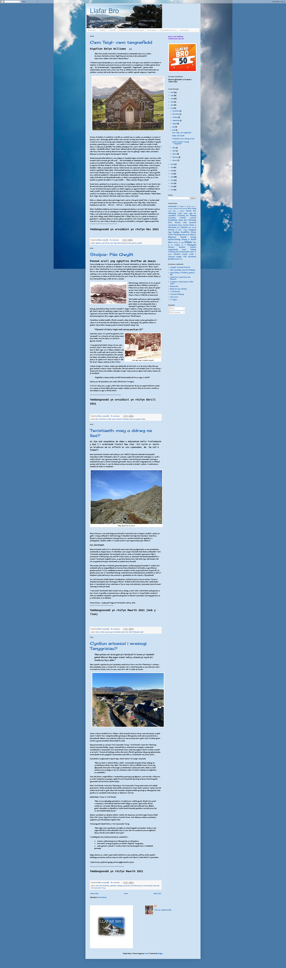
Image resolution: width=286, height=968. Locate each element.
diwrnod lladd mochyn (124, 243)
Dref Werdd (134, 885)
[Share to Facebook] (129, 240)
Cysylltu (112, 30)
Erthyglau (92, 30)
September (176, 120)
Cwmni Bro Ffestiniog (102, 885)
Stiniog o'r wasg (178, 242)
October (175, 117)
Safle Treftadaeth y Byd (136, 632)
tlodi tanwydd (147, 885)
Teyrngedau (152, 30)
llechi (126, 632)
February (175, 157)
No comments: (114, 240)
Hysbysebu (184, 30)
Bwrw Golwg (192, 208)
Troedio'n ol (178, 245)
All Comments (175, 312)
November (176, 114)
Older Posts (157, 894)
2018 (172, 171)
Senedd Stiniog (188, 237)
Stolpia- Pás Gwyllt (111, 254)
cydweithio (113, 885)
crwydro (184, 254)
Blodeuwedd (183, 208)
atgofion (98, 243)
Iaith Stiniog (192, 227)
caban (113, 419)
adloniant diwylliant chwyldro (182, 247)
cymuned (107, 632)
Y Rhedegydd (190, 245)
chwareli (176, 254)
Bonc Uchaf (99, 419)
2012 (172, 190)
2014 (172, 183)
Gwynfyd (186, 225)
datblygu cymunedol (123, 885)
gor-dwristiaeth (116, 632)
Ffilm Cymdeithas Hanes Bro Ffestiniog (182, 270)
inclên (131, 419)
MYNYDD (171, 230)
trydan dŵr (156, 885)
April (174, 151)
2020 (172, 164)
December (176, 111)
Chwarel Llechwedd (122, 419)
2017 (172, 174)
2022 (172, 105)
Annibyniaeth (172, 206)
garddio (171, 259)
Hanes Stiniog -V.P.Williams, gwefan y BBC (182, 274)
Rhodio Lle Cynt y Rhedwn (178, 289)
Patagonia (192, 230)
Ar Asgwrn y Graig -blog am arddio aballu (181, 283)
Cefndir (102, 30)
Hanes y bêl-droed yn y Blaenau (182, 226)
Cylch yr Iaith (100, 632)
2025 (172, 95)
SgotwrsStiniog (174, 239)
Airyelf (146, 953)
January (175, 160)
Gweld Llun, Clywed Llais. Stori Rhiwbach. (180, 278)
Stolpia (143, 419)
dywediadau (192, 257)
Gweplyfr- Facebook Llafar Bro (180, 267)
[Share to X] (127, 240)
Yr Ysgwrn (173, 300)
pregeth (139, 243)
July (173, 127)
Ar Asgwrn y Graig (183, 206)
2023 (172, 102)
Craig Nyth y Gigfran (176, 211)
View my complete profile (163, 910)
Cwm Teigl (113, 243)
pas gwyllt (137, 419)
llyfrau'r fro (178, 259)
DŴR (184, 223)
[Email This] (123, 240)
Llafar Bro (104, 11)
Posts (172, 308)
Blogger (160, 953)
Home (126, 894)
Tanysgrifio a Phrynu (168, 30)
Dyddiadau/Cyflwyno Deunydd (131, 30)
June (174, 130)
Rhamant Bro (186, 235)
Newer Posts (94, 894)
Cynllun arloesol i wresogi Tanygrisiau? (180, 143)
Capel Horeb (105, 243)
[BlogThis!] (125, 240)
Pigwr (170, 232)
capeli (192, 252)
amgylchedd (173, 249)
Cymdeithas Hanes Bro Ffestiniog (182, 220)
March (174, 154)
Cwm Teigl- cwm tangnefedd (121, 42)
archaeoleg (171, 252)
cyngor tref (181, 256)
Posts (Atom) (103, 897)
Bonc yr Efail (107, 419)
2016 (172, 177)
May (174, 148)
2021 (172, 108)
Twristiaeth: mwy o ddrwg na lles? (183, 139)
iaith (122, 632)
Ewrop (180, 225)
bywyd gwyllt (184, 252)
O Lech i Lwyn (181, 230)
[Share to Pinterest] (132, 240)
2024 (172, 99)
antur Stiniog (189, 249)
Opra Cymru (174, 297)
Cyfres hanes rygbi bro (187, 213)
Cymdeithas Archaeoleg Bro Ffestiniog (182, 215)
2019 (172, 167)
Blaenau (176, 208)
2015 (172, 180)
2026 (172, 92)
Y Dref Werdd (175, 292)
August (174, 124)
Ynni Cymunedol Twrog (98, 888)
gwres (141, 885)
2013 (172, 186)
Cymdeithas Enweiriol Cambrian (182, 218)
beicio (178, 252)
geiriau (134, 243)
